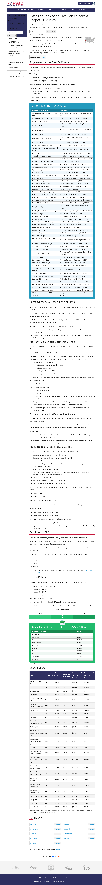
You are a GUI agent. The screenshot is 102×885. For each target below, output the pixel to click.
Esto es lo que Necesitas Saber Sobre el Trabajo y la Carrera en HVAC (15, 47)
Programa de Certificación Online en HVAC (16, 63)
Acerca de (34, 878)
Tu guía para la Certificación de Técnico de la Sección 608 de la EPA (16, 72)
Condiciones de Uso (58, 878)
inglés (58, 849)
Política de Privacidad (45, 878)
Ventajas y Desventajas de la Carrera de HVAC (15, 68)
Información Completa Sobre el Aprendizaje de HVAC (15, 59)
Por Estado (40, 10)
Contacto (68, 878)
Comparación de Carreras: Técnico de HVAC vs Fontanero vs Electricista (16, 53)
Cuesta (49, 10)
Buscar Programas (85, 4)
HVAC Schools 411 (47, 881)
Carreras (31, 10)
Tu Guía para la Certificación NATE (16, 76)
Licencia (63, 10)
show (43, 57)
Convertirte (21, 10)
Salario (56, 10)
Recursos (72, 10)
